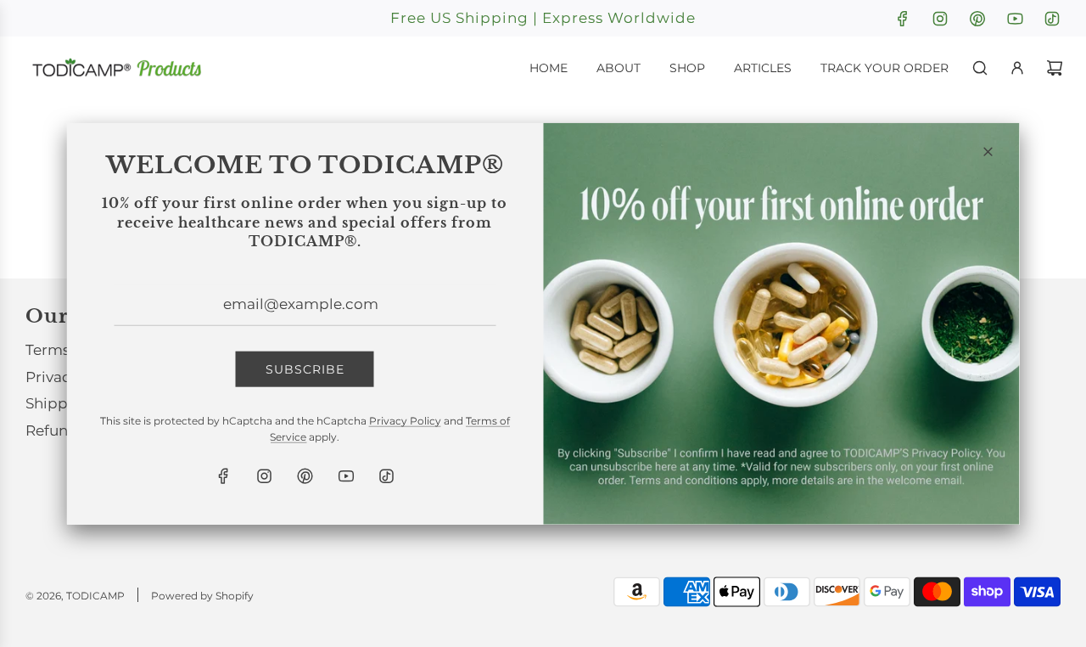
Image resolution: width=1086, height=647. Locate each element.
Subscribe (305, 368)
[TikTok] (386, 476)
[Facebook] (223, 476)
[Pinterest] (304, 476)
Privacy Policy (405, 420)
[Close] (988, 152)
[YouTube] (345, 476)
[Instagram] (264, 476)
